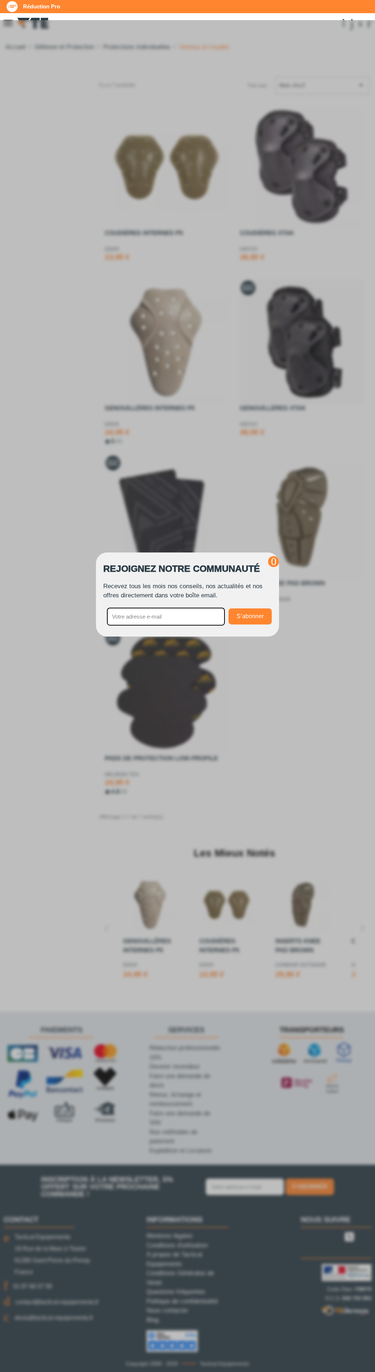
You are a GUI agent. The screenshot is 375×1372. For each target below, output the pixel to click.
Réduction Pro (41, 6)
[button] (273, 561)
